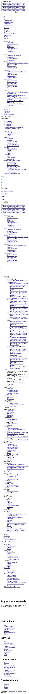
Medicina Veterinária (12, 393)
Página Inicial (8, 121)
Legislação (10, 50)
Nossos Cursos (11, 87)
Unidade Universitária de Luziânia (19, 292)
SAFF (5, 655)
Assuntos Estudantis (12, 77)
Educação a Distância (12, 58)
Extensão (6, 70)
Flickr (5, 685)
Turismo (9, 453)
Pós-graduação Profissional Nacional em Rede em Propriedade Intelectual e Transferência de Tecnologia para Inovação (17, 468)
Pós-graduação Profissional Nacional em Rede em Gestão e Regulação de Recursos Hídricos (17, 434)
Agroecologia (10, 397)
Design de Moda (11, 450)
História (9, 151)
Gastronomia (10, 457)
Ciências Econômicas (12, 447)
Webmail (6, 36)
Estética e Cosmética (12, 423)
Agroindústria (10, 399)
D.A (8, 156)
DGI (5, 625)
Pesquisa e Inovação (12, 64)
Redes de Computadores (13, 485)
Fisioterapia (10, 415)
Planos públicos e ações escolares (15, 170)
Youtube (6, 687)
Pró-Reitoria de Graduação (14, 55)
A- (4, 19)
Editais (5, 653)
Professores (7, 111)
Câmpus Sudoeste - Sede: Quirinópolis (17, 337)
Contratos (6, 646)
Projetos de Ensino (12, 141)
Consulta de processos (9, 644)
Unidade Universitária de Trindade (19, 311)
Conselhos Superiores (12, 44)
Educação (9, 512)
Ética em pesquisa (11, 66)
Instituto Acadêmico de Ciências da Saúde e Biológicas (16, 95)
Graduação (10, 57)
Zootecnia (9, 394)
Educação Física (11, 420)
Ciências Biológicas (12, 419)
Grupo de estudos (11, 157)
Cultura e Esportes (11, 76)
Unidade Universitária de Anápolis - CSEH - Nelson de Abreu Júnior (19, 284)
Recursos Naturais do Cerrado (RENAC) (17, 437)
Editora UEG (10, 69)
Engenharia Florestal (12, 391)
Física (8, 501)
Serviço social (10, 159)
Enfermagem (10, 412)
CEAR (5, 634)
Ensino (5, 54)
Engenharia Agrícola (12, 390)
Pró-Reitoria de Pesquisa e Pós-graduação (17, 63)
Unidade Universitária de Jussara (18, 326)
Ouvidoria (6, 28)
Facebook (6, 684)
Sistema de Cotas (11, 83)
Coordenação (10, 134)
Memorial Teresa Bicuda (13, 166)
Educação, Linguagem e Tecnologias (16, 514)
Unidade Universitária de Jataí (18, 340)
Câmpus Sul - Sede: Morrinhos (15, 327)
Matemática (10, 507)
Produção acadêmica (12, 165)
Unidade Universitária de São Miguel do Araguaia (17, 367)
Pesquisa (6, 61)
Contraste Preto (8, 25)
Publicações (7, 674)
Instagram (6, 688)
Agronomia (10, 388)
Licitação (6, 649)
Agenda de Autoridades (10, 33)
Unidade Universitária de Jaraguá (9, 117)
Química (9, 482)
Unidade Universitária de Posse (18, 317)
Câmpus (6, 106)
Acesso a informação (9, 666)
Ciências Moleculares (12, 491)
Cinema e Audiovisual (12, 448)
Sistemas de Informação (13, 479)
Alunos (6, 109)
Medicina (9, 416)
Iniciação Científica (12, 67)
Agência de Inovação (9, 632)
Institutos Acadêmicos (12, 48)
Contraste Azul (7, 23)
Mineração (9, 460)
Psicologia (9, 498)
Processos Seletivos (12, 85)
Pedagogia (9, 153)
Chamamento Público (9, 647)
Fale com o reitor (8, 676)
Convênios (6, 631)
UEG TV (6, 668)
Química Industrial (12, 477)
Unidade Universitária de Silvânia (18, 296)
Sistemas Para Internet (12, 486)
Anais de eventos (8, 650)
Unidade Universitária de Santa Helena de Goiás (18, 344)
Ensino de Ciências (12, 515)
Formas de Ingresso (12, 82)
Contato (9, 135)
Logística (9, 458)
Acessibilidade (7, 35)
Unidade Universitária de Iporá (18, 349)
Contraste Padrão (8, 20)
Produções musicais (12, 168)
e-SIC (5, 29)
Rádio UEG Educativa (9, 667)
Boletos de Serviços (9, 643)
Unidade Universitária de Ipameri (18, 331)
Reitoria (9, 45)
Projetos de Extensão (12, 144)
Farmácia (9, 413)
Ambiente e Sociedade (13, 428)
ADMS (6, 38)
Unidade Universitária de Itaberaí (18, 321)
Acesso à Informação (9, 114)
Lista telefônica (8, 671)
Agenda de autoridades (10, 673)
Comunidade (8, 125)
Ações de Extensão (12, 74)
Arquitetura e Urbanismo (13, 475)
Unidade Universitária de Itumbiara (19, 333)
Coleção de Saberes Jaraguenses (12, 128)
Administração (11, 51)
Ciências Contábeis (12, 149)
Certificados (7, 652)
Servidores (6, 112)
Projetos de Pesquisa (12, 143)
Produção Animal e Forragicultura (15, 404)
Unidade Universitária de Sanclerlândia (16, 354)
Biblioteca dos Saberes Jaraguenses (14, 127)
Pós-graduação (11, 60)
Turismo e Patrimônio (12, 454)
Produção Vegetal (11, 406)
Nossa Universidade (12, 80)
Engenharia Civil (11, 476)
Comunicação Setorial (9, 670)
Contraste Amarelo (8, 22)
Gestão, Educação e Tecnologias (15, 464)
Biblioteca (9, 140)
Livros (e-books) (11, 162)
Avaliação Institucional (13, 146)
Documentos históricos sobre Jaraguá (16, 169)
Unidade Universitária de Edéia (18, 339)
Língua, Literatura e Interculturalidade (16, 523)
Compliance (7, 31)
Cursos (5, 90)
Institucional (7, 41)
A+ (5, 16)
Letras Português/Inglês (13, 505)
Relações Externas (8, 629)
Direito (9, 150)
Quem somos (10, 42)
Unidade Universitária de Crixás (18, 358)
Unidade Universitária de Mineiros (19, 342)
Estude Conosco (8, 79)
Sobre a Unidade (11, 132)
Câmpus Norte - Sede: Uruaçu (14, 356)
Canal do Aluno (11, 138)
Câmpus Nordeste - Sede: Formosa (16, 312)
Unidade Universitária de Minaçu (18, 359)
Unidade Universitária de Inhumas (19, 307)
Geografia (9, 502)
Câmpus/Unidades (8, 277)
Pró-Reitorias (10, 47)
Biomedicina (10, 410)
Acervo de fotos (11, 172)
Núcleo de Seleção (12, 86)
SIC (5, 32)
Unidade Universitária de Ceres (18, 286)
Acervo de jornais (11, 163)
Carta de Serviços (11, 52)
